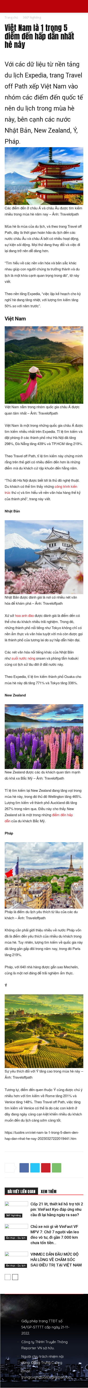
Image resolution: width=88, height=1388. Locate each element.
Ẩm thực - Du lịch (16, 1237)
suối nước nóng (23, 658)
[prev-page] (8, 1277)
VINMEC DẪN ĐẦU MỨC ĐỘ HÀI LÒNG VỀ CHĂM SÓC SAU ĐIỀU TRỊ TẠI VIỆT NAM (56, 1259)
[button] (7, 6)
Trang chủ (11, 17)
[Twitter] (35, 1168)
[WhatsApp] (56, 1168)
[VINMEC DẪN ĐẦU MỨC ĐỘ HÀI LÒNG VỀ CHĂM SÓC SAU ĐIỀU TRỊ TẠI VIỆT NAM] (16, 1260)
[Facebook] (24, 1168)
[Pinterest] (45, 1168)
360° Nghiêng (32, 17)
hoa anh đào (24, 615)
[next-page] (15, 1277)
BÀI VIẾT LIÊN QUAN (21, 1191)
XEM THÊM (48, 1191)
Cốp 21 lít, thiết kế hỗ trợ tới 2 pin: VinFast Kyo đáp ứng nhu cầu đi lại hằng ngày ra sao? (57, 1209)
